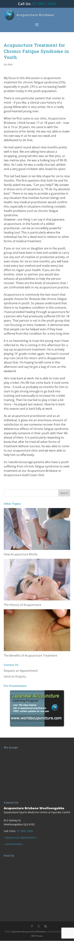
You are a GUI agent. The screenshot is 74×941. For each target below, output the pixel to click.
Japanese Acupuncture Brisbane (29, 931)
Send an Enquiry (15, 676)
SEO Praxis (37, 935)
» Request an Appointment (20, 837)
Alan (10, 64)
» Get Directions (13, 844)
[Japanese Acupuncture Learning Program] (37, 708)
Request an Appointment (21, 671)
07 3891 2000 (44, 3)
